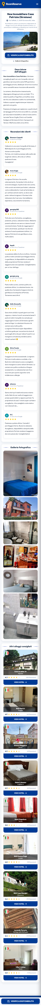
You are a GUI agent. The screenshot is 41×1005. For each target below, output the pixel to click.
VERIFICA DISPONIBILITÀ (22, 1001)
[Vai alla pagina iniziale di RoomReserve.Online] (11, 4)
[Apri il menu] (37, 4)
